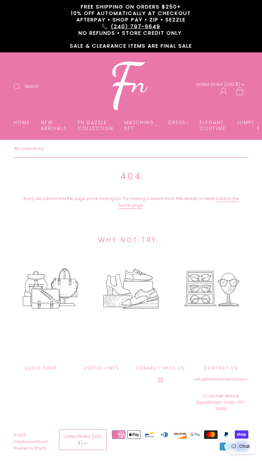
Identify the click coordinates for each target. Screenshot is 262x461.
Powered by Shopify (30, 448)
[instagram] (160, 380)
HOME (22, 123)
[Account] (224, 91)
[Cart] (240, 91)
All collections (29, 148)
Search (32, 86)
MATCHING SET (139, 126)
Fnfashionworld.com (31, 441)
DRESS (177, 123)
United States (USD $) (82, 439)
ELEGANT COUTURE (213, 126)
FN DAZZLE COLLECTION (95, 126)
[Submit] (21, 86)
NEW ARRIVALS (54, 126)
